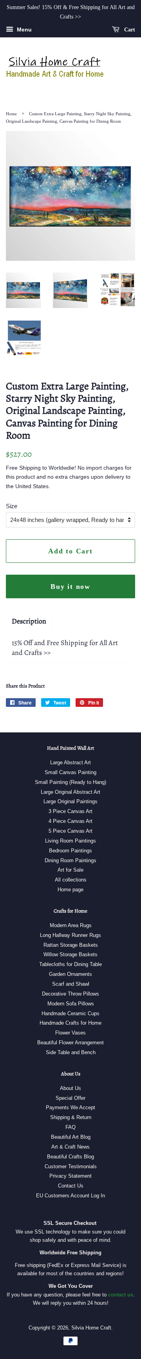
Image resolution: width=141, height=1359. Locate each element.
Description (29, 621)
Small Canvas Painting (70, 772)
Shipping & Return (70, 1117)
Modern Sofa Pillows (70, 1004)
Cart (129, 29)
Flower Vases (70, 1033)
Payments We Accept (70, 1107)
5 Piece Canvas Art (70, 831)
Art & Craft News (70, 1147)
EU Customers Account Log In (70, 1196)
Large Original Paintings (70, 801)
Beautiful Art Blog (70, 1137)
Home (11, 113)
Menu (23, 29)
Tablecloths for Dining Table (70, 964)
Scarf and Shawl (70, 984)
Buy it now (70, 586)
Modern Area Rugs (71, 925)
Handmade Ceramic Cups (70, 1013)
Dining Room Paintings (70, 860)
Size (11, 506)
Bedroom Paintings (70, 851)
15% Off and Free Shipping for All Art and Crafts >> (65, 647)
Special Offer (70, 1098)
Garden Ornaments (70, 974)
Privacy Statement (70, 1176)
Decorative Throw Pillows (70, 994)
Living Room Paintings (70, 841)
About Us (70, 1088)
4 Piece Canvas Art (70, 821)
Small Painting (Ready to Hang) (70, 782)
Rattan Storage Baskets (70, 945)
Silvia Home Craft (91, 1328)
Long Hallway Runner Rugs (70, 935)
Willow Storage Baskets (70, 954)
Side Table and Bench (71, 1052)
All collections (71, 880)
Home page (70, 889)
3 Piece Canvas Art (70, 811)
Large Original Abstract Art (70, 792)
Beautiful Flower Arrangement (70, 1043)
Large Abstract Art (70, 762)
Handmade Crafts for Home (70, 1023)
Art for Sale (70, 870)
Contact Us (70, 1186)
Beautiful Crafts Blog (70, 1157)
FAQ (70, 1127)
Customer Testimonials (71, 1166)
